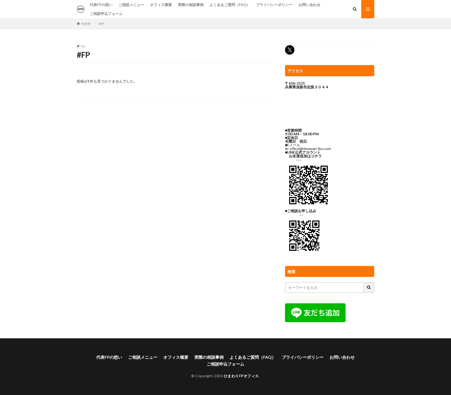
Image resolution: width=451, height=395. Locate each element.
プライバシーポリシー (274, 4)
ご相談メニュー (131, 4)
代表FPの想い (101, 4)
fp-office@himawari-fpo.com (308, 148)
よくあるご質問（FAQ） (230, 4)
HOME (86, 24)
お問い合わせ (310, 4)
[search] (369, 287)
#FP (101, 24)
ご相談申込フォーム (106, 13)
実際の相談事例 (191, 4)
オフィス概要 (161, 4)
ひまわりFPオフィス (241, 376)
